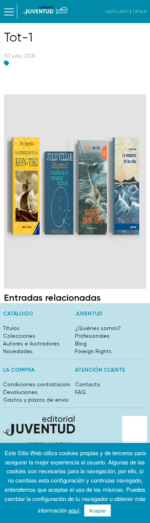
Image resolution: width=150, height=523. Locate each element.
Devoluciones (20, 392)
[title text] (45, 10)
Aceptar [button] (97, 510)
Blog (81, 343)
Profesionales (92, 336)
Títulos (11, 328)
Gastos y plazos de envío (36, 400)
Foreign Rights (93, 351)
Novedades (18, 351)
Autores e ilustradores (31, 343)
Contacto (87, 384)
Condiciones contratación (36, 384)
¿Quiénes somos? (98, 328)
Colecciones (19, 336)
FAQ (80, 392)
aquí (73, 510)
